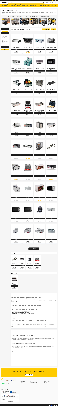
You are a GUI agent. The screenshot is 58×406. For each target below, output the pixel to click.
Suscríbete (29, 375)
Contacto (21, 382)
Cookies (45, 383)
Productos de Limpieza (33, 5)
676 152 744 (7, 383)
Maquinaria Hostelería (12, 5)
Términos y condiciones (47, 380)
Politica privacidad (47, 381)
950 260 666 (54, 29)
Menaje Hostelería (5, 5)
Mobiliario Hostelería (25, 5)
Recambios (19, 5)
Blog (30, 381)
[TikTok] (7, 389)
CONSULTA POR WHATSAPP (47, 29)
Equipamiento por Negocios (42, 5)
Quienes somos (22, 381)
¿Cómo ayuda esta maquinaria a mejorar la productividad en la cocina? (24, 351)
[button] (55, 21)
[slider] (8, 31)
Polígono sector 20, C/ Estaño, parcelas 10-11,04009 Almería (6, 387)
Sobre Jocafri (22, 380)
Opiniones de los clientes (33, 382)
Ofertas (48, 5)
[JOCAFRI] (4, 2)
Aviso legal (45, 382)
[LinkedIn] (6, 389)
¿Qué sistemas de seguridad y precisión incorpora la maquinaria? (23, 343)
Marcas (52, 5)
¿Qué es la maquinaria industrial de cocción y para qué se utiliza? (24, 335)
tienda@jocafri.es (6, 384)
